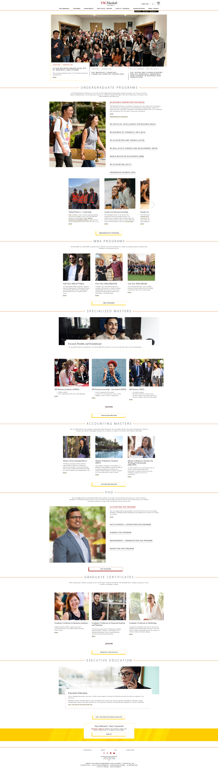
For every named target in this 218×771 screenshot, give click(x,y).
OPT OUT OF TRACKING (102, 766)
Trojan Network (139, 8)
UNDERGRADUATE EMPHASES (119, 117)
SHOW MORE (109, 406)
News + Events (153, 8)
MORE (93, 77)
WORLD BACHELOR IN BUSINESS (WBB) (81, 219)
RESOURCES (88, 750)
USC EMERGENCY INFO (132, 765)
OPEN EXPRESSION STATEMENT (117, 765)
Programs (76, 8)
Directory (145, 4)
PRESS (103, 750)
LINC (70, 215)
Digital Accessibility (115, 766)
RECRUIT (138, 11)
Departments (89, 8)
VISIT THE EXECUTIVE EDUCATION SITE (80, 704)
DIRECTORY (130, 750)
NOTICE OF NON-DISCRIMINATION (100, 765)
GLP (75, 215)
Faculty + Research (122, 8)
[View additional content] (153, 205)
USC (115, 750)
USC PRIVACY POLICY (85, 765)
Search (152, 4)
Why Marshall (64, 8)
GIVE (146, 11)
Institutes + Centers (104, 8)
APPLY (154, 11)
